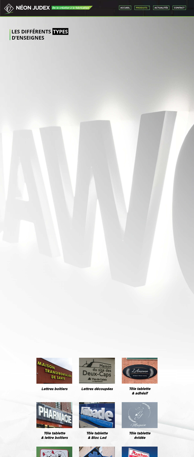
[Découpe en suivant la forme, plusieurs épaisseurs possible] (97, 383)
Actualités (161, 7)
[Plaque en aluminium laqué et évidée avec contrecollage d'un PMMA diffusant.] (140, 427)
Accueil (125, 7)
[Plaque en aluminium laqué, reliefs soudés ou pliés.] (140, 383)
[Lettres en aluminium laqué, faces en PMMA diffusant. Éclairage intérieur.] (54, 383)
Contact (179, 7)
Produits (141, 7)
